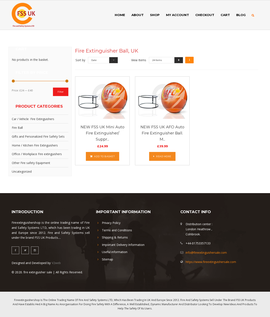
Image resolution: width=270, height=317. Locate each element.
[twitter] (25, 250)
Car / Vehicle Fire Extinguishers (33, 119)
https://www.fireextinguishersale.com (211, 262)
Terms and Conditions (117, 230)
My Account (177, 15)
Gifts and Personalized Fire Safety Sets (38, 136)
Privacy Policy (111, 223)
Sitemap (107, 259)
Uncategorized (22, 171)
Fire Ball (17, 128)
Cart (225, 15)
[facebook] (15, 250)
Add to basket (104, 156)
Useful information (114, 252)
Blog (241, 15)
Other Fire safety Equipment (31, 163)
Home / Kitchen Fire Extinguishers (35, 145)
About (137, 15)
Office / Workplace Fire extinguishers (37, 154)
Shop (155, 15)
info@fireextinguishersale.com (206, 253)
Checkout (204, 15)
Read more (163, 156)
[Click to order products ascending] (189, 60)
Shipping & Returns (115, 237)
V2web (56, 263)
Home (120, 15)
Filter (61, 91)
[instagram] (35, 250)
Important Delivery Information (123, 245)
